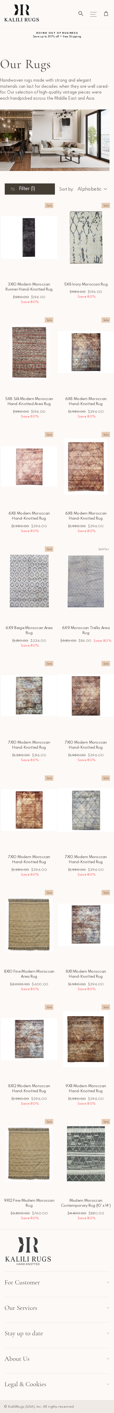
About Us (17, 1359)
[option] (57, 35)
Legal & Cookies (25, 1384)
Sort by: (66, 189)
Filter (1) (26, 188)
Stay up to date (24, 1333)
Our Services (21, 1308)
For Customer (22, 1282)
